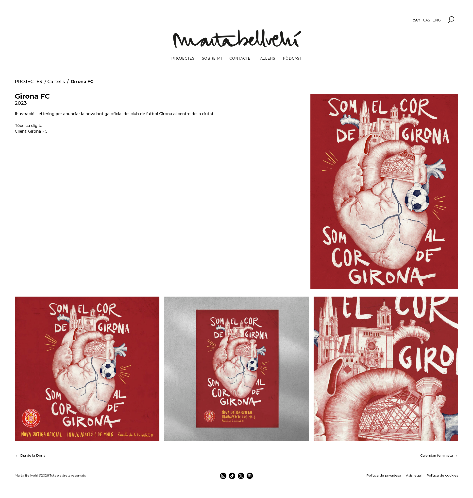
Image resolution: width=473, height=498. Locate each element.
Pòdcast (292, 58)
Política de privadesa (383, 475)
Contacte (240, 58)
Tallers (266, 58)
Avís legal (414, 475)
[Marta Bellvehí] (236, 39)
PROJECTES (28, 81)
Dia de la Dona (32, 455)
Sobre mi (212, 58)
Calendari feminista (436, 455)
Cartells (56, 81)
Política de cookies (442, 475)
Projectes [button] (182, 58)
